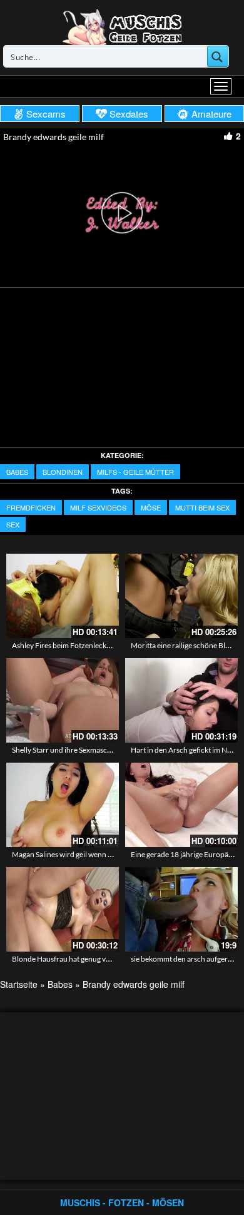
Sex (12, 524)
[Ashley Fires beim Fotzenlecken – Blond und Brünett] (62, 596)
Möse (151, 507)
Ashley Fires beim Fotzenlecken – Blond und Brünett (97, 645)
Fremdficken (31, 507)
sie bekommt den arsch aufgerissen (187, 958)
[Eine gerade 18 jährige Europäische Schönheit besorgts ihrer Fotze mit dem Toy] (181, 805)
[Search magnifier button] (217, 56)
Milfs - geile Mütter (135, 472)
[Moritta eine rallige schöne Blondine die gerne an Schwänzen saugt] (181, 596)
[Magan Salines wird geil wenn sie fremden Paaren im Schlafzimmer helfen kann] (62, 805)
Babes (17, 472)
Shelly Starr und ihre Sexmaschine (66, 750)
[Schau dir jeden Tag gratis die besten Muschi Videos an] (122, 26)
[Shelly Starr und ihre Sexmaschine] (62, 700)
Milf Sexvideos (98, 507)
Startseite (19, 984)
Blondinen (63, 472)
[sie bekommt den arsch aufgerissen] (181, 909)
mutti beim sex (202, 507)
